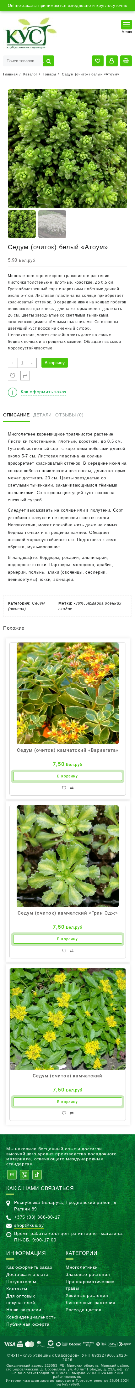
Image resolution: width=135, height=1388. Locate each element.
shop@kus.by (29, 1225)
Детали (42, 414)
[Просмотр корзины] (126, 60)
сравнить (71, 788)
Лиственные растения (91, 1302)
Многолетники (82, 1267)
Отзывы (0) (69, 414)
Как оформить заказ (29, 1267)
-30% (79, 603)
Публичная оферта (28, 1324)
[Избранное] (12, 375)
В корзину (55, 362)
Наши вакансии (23, 1309)
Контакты (16, 1288)
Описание (16, 414)
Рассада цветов (83, 1309)
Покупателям (21, 1281)
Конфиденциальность (31, 1316)
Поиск (48, 60)
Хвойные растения (87, 1295)
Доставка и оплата (27, 1274)
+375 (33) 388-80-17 (37, 1217)
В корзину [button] (67, 776)
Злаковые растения (88, 1274)
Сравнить (25, 375)
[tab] (17, 415)
